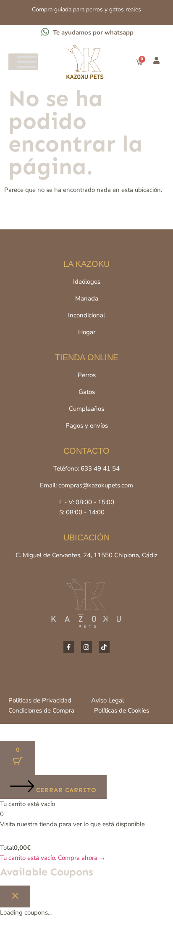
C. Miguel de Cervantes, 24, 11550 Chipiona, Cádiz (86, 555)
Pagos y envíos (87, 425)
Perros (87, 375)
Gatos (87, 392)
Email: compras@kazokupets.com (86, 485)
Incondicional (86, 315)
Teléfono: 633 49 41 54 (86, 468)
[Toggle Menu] (27, 62)
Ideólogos (86, 281)
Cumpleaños (86, 408)
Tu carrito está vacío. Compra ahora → (52, 858)
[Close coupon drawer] (15, 896)
